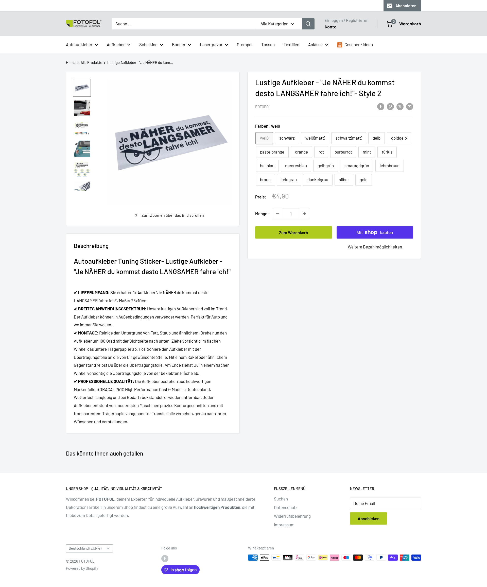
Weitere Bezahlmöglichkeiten (375, 246)
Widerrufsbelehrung (292, 515)
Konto (331, 26)
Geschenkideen (358, 44)
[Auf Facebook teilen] (380, 106)
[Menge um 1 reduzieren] (277, 213)
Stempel (244, 44)
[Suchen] (308, 23)
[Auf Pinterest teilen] (390, 106)
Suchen (281, 498)
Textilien (291, 44)
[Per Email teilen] (409, 106)
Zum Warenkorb (293, 232)
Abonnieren (405, 5)
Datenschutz (286, 507)
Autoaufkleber (79, 44)
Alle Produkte (91, 62)
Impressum (284, 524)
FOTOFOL (263, 106)
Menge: (262, 213)
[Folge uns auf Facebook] (164, 558)
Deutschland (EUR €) (85, 548)
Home (71, 62)
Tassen (268, 44)
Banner (178, 44)
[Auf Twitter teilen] (400, 106)
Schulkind (148, 44)
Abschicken (368, 518)
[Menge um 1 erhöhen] (304, 213)
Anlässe (315, 44)
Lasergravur (211, 44)
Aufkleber (116, 44)
